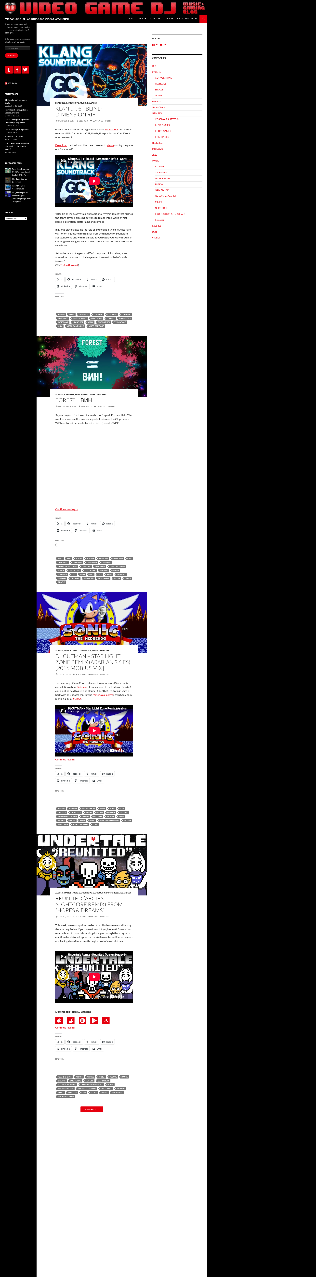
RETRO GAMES (163, 131)
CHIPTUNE (126, 314)
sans (83, 1092)
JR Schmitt (86, 406)
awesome (103, 558)
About (130, 19)
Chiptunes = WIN (117, 566)
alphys (90, 1077)
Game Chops (72, 103)
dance (61, 570)
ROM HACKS (162, 137)
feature (111, 318)
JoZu (154, 154)
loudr (99, 812)
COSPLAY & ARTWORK (167, 119)
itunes (89, 812)
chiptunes (63, 318)
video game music (75, 326)
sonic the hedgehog (109, 820)
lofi (91, 574)
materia (124, 812)
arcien (102, 1077)
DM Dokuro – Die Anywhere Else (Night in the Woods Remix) (17, 146)
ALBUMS (59, 394)
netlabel (121, 574)
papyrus (121, 1089)
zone (95, 824)
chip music (84, 314)
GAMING (153, 19)
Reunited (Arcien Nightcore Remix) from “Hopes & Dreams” (89, 904)
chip (129, 558)
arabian (73, 808)
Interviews (157, 148)
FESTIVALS (160, 83)
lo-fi (82, 574)
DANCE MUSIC (82, 394)
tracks (61, 582)
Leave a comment (102, 121)
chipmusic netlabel (67, 566)
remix (121, 816)
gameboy (62, 574)
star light (63, 824)
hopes (110, 1085)
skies (82, 820)
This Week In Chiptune (187, 19)
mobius (85, 816)
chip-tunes (92, 562)
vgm (60, 326)
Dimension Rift (80, 318)
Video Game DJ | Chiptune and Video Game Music (37, 19)
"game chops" (64, 1077)
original (75, 578)
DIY (154, 65)
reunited (72, 1092)
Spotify (127, 820)
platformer (104, 322)
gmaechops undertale (92, 1085)
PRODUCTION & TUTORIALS (170, 213)
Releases (92, 103)
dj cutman (76, 812)
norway (62, 578)
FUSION (159, 184)
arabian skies (88, 808)
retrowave (103, 578)
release (110, 816)
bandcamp (117, 558)
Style (154, 231)
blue (121, 808)
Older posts (91, 1109)
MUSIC (141, 19)
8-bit (60, 558)
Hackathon (157, 142)
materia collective (67, 816)
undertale (117, 1092)
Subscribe (11, 55)
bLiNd (71, 314)
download (74, 570)
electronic (96, 318)
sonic (92, 820)
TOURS (158, 95)
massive (111, 812)
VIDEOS (128, 893)
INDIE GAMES (162, 125)
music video (106, 1089)
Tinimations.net (69, 265)
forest (115, 570)
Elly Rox (83, 121)
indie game (63, 322)
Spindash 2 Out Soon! (14, 136)
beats (102, 808)
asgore (113, 1077)
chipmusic (112, 314)
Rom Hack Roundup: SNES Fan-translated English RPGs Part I (21, 172)
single (72, 820)
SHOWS (159, 89)
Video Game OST (96, 326)
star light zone (80, 824)
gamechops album (67, 1085)
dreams (62, 1081)
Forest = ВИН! (74, 400)
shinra (61, 820)
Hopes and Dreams (87, 1089)
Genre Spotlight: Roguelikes (17, 129)
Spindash (82, 686)
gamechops (125, 318)
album (61, 314)
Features (60, 103)
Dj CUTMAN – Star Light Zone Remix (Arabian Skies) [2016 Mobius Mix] (92, 662)
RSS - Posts (12, 83)
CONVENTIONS (163, 77)
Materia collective (103, 694)
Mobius (77, 698)
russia (117, 578)
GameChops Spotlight (166, 196)
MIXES (158, 202)
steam (110, 145)
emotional (75, 1081)
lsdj (100, 574)
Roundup (156, 225)
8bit (69, 558)
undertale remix (66, 1096)
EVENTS (167, 19)
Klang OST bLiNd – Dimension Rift (80, 111)
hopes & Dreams (65, 1089)
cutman (62, 812)
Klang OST (78, 322)
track (128, 578)
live (74, 574)
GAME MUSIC (85, 650)
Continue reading (66, 509)
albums (90, 558)
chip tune (98, 314)
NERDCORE (161, 208)
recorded (88, 578)
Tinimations (111, 129)
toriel (104, 1092)
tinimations (120, 322)
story (94, 1092)
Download (61, 145)
